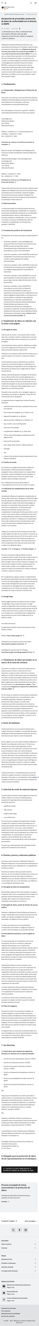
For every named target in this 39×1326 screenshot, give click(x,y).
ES (5, 3)
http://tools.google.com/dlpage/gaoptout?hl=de (16, 652)
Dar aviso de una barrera (8, 1316)
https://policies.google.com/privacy (12, 644)
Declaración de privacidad (8, 1308)
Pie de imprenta (5, 1311)
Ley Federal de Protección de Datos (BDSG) (16, 54)
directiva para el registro (23, 684)
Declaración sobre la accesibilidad (10, 1313)
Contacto (4, 1201)
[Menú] (35, 3)
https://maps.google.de (14, 635)
